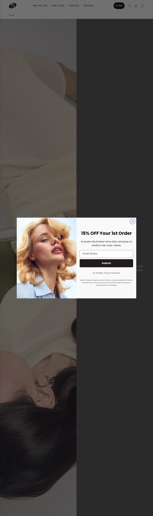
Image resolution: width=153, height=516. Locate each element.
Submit (106, 263)
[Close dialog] (132, 221)
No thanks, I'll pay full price (106, 272)
